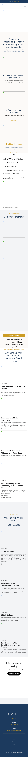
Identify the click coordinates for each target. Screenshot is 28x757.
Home (14, 736)
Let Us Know (16, 1)
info (8, 730)
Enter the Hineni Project (14, 673)
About (14, 739)
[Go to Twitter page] (19, 714)
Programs (14, 741)
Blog (14, 744)
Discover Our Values (14, 152)
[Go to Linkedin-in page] (16, 714)
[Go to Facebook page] (9, 714)
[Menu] (25, 5)
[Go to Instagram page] (12, 714)
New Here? (11, 1)
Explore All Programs (14, 335)
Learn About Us (14, 120)
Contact (14, 747)
